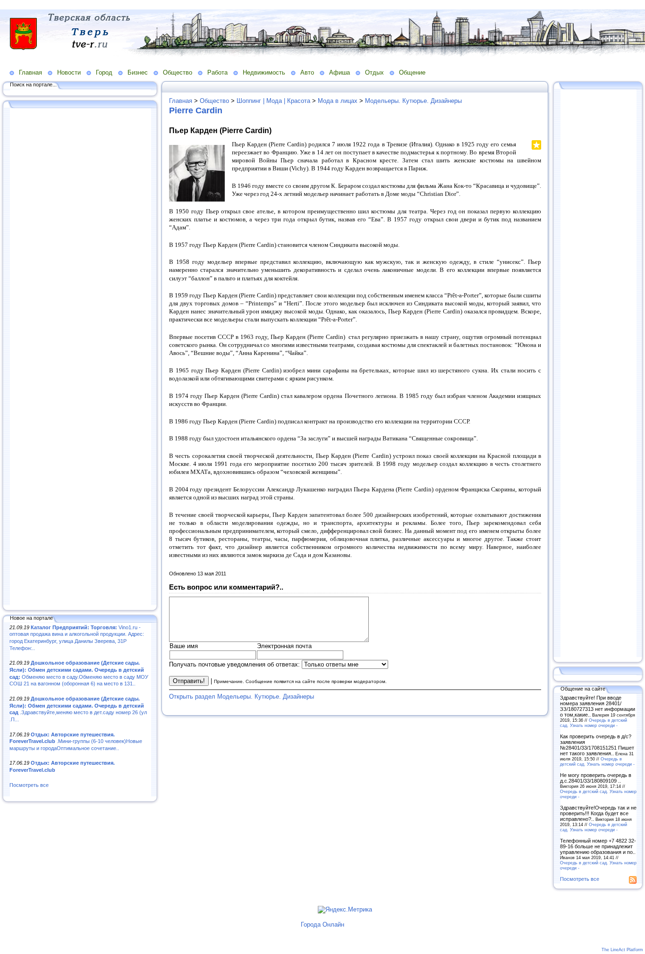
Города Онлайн (322, 924)
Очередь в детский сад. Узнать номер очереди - (593, 723)
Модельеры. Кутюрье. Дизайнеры (413, 100)
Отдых (374, 72)
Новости (69, 72)
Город (104, 72)
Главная (30, 72)
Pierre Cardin (195, 110)
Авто (307, 72)
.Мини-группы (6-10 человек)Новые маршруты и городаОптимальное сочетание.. (75, 741)
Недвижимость (264, 72)
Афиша (339, 72)
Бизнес (137, 72)
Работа (217, 72)
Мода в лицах (337, 100)
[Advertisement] (80, 357)
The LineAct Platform (622, 949)
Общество (177, 72)
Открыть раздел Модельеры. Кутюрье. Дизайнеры (241, 696)
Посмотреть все (29, 785)
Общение (412, 72)
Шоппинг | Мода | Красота (273, 100)
